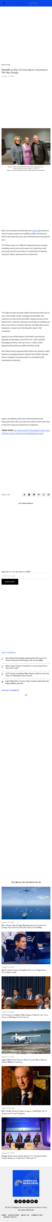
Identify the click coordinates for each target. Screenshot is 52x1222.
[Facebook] (24, 495)
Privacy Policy (10, 1217)
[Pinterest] (39, 495)
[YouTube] (32, 1201)
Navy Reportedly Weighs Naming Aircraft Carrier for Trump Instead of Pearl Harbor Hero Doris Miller (26, 659)
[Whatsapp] (44, 495)
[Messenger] (29, 495)
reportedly (36, 231)
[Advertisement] (26, 33)
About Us (25, 1215)
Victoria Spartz (25, 503)
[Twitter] (34, 495)
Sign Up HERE (13, 1215)
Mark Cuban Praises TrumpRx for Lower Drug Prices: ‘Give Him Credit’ (26, 667)
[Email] (48, 495)
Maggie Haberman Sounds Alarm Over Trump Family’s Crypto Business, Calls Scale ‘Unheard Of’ (24, 1157)
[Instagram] (24, 1201)
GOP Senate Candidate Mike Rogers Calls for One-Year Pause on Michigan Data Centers (27, 674)
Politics (6, 65)
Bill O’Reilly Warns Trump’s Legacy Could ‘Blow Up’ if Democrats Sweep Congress (24, 1112)
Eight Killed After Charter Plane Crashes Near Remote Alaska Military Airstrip (27, 682)
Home (4, 1215)
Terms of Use (37, 1215)
